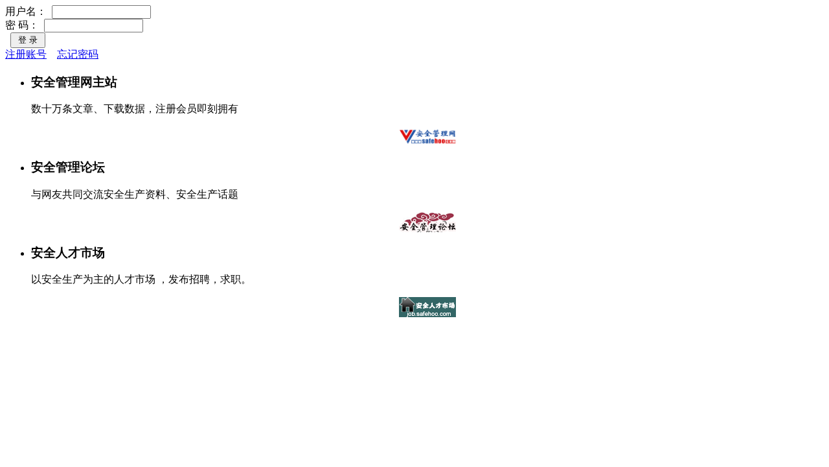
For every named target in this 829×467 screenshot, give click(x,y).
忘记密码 (77, 54)
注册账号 (26, 54)
